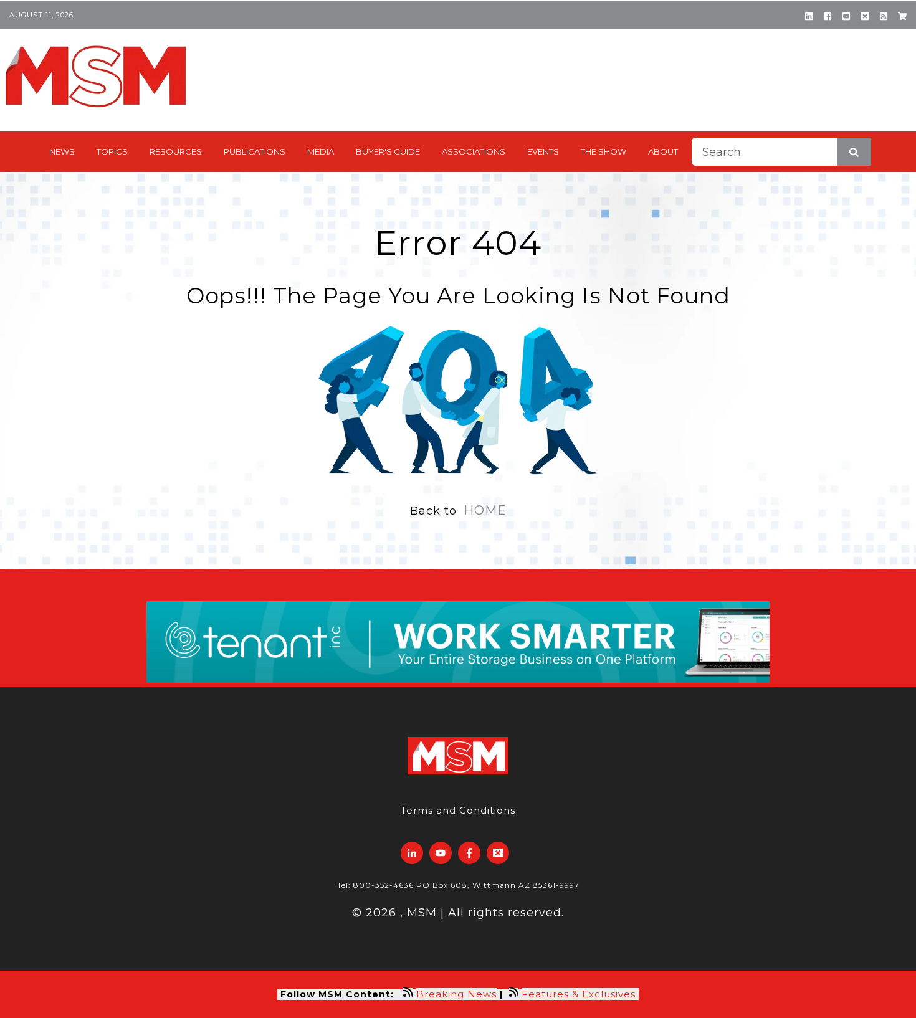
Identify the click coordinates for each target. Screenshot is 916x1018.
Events (543, 151)
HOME (485, 510)
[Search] (854, 152)
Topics (112, 151)
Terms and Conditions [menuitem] (458, 810)
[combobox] (781, 152)
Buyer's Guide (388, 151)
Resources (176, 151)
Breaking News (456, 994)
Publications (254, 151)
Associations (473, 151)
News (62, 151)
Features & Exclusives (580, 994)
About (663, 151)
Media (320, 151)
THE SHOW (603, 151)
